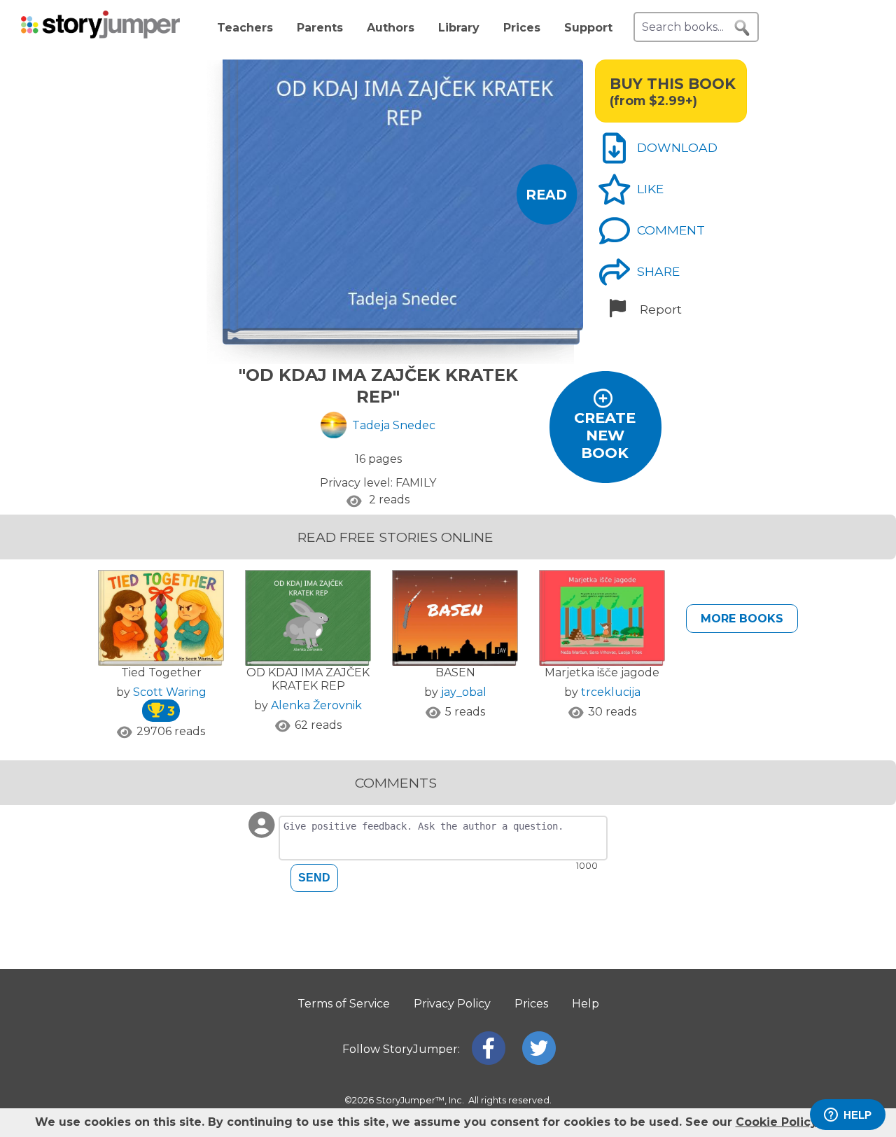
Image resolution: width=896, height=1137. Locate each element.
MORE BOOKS (742, 618)
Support (588, 27)
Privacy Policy (452, 1003)
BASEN (455, 672)
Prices (521, 27)
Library (458, 27)
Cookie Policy (776, 1122)
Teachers (245, 27)
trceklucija (610, 692)
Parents (320, 27)
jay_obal (463, 692)
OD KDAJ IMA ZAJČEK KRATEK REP (308, 679)
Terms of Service (344, 1003)
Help (585, 1003)
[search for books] (742, 28)
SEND (314, 878)
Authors (390, 27)
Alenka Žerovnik (316, 705)
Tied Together (161, 672)
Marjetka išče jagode (602, 672)
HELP (858, 1115)
